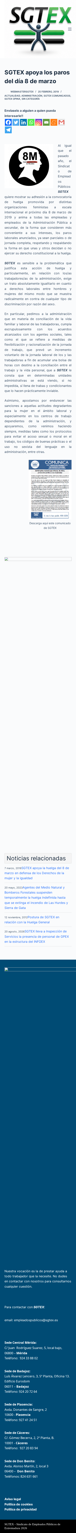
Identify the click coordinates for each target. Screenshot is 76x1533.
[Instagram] (38, 122)
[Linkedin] (23, 122)
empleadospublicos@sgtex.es (36, 1320)
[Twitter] (15, 122)
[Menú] (70, 29)
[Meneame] (53, 122)
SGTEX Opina (12, 98)
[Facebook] (8, 122)
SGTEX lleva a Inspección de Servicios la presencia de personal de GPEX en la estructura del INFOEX (36, 936)
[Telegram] (8, 129)
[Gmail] (61, 122)
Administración (31, 95)
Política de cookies (18, 1504)
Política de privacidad (20, 1509)
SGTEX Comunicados (57, 95)
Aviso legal (12, 1499)
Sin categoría (31, 98)
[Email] (46, 122)
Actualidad (12, 95)
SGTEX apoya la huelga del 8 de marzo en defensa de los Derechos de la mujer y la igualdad (36, 873)
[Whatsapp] (31, 122)
